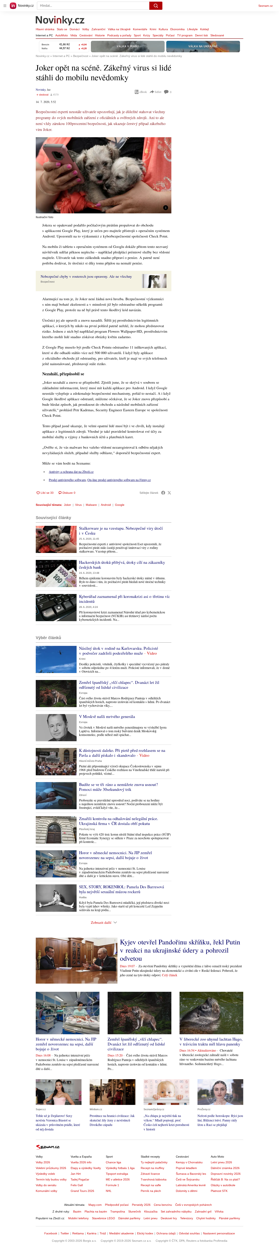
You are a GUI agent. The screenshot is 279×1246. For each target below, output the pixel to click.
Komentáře (140, 29)
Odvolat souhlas (189, 1233)
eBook (143, 92)
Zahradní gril (203, 1211)
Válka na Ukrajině (119, 29)
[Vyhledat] (155, 6)
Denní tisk (201, 35)
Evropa (83, 693)
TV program (185, 35)
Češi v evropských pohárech (193, 1204)
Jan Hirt (76, 1173)
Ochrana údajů (166, 1233)
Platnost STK (219, 1191)
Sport (137, 35)
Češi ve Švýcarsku (188, 1179)
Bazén (77, 1211)
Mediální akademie (121, 1233)
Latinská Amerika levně (191, 1185)
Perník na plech (151, 1191)
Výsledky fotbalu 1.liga (120, 1168)
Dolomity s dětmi (186, 1191)
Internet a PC (44, 35)
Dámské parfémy (129, 1218)
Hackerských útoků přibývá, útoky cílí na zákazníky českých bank (122, 564)
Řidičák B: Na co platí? (225, 1179)
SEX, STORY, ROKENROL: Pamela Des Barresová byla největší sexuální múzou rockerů (121, 889)
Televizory (186, 1218)
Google (119, 504)
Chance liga (113, 1162)
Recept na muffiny (152, 1168)
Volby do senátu (46, 1185)
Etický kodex (145, 1233)
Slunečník (134, 1211)
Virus (78, 504)
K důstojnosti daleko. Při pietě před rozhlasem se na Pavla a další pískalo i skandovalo (122, 753)
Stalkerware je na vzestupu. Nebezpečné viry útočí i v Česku (121, 530)
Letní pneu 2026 (221, 1162)
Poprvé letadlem (186, 1168)
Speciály (158, 35)
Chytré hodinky (206, 1218)
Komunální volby (46, 1191)
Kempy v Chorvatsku (189, 1162)
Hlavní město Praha (90, 761)
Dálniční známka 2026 (225, 1168)
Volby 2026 (43, 1162)
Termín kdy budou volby (51, 1179)
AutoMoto (61, 35)
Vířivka (219, 1211)
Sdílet (158, 92)
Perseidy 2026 (141, 1204)
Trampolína (117, 1211)
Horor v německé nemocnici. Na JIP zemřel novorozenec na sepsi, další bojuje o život (115, 855)
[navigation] (5, 5)
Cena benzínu (163, 1204)
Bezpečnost (48, 281)
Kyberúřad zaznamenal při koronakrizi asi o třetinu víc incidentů (124, 599)
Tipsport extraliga (117, 1173)
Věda (73, 35)
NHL (109, 1191)
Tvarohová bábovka (153, 1179)
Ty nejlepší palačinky (154, 1162)
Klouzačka (150, 1211)
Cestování (86, 35)
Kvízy (146, 35)
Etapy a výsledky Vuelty (86, 1168)
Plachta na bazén (96, 1211)
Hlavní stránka (45, 29)
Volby (85, 29)
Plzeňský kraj (87, 829)
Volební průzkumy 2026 (51, 1168)
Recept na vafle (151, 1185)
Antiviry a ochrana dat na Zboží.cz (71, 471)
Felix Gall (77, 1185)
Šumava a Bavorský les (191, 1173)
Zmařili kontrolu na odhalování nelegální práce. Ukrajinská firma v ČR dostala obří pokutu (118, 821)
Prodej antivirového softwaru (67, 480)
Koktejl (204, 29)
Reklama (78, 1233)
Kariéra (91, 1233)
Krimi (153, 29)
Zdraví (82, 795)
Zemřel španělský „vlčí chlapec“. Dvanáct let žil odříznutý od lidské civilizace (119, 685)
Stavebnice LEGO (103, 1218)
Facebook (50, 1233)
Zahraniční (98, 29)
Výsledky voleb (45, 1173)
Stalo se (62, 29)
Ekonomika (177, 29)
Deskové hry (169, 1218)
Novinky (41, 89)
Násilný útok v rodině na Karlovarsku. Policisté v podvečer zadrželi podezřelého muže (118, 650)
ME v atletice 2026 (118, 1179)
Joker (67, 504)
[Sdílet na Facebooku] (163, 493)
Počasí (170, 35)
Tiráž (103, 1233)
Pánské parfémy (229, 1218)
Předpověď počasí (117, 1204)
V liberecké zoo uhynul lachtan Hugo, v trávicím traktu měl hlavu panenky (211, 1041)
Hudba (83, 897)
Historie (100, 35)
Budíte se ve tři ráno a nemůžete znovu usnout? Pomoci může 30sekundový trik (118, 787)
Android (106, 504)
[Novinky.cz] (60, 21)
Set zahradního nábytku (176, 1211)
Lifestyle (192, 29)
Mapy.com (95, 1204)
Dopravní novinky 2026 (226, 1173)
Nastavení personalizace (219, 1233)
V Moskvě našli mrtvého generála (107, 716)
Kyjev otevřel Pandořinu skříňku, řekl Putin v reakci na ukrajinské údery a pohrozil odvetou (180, 950)
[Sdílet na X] (169, 493)
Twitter (64, 1233)
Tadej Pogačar (80, 1179)
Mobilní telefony (78, 1218)
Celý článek (169, 975)
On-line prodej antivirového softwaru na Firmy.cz (119, 480)
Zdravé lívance (150, 1173)
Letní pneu (150, 1218)
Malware (91, 504)
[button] (103, 175)
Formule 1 (112, 1185)
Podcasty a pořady (119, 35)
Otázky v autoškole (223, 1185)
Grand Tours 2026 (82, 1191)
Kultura (163, 29)
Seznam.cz (265, 5)
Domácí (75, 29)
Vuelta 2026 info (81, 1162)
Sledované (217, 35)
